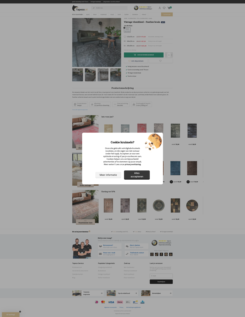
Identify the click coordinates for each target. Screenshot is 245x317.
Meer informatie (108, 175)
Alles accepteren (137, 175)
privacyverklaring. (133, 164)
